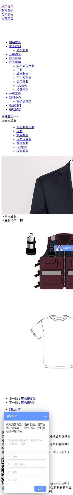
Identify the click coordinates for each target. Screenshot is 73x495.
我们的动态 (23, 101)
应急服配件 (28, 402)
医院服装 (22, 81)
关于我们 (15, 46)
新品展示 (15, 58)
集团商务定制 (25, 66)
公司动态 (15, 54)
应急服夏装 (28, 398)
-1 (56, 483)
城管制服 (22, 73)
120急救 (21, 85)
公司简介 (7, 14)
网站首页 (15, 42)
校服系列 (22, 89)
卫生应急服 (23, 77)
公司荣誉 (15, 93)
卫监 (19, 69)
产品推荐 (15, 62)
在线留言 (15, 109)
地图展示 (7, 6)
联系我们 (7, 10)
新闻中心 (15, 97)
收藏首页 (7, 18)
